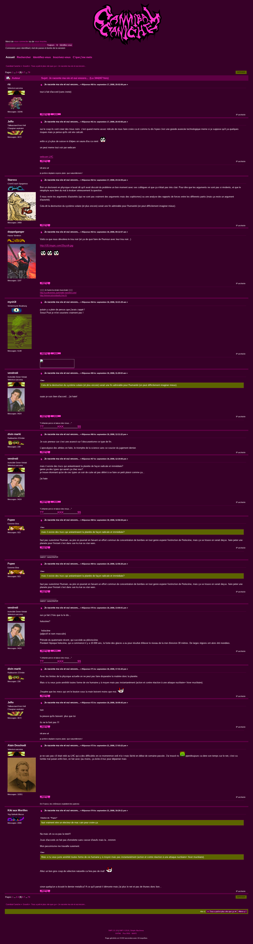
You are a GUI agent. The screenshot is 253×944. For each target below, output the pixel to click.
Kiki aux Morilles (18, 810)
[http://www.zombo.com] (56, 116)
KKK (60, 426)
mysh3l (12, 301)
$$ (79, 426)
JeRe (11, 121)
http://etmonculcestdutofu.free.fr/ (53, 295)
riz (9, 84)
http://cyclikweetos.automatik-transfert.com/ (58, 293)
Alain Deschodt (17, 745)
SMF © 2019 (124, 930)
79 (29, 72)
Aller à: (203, 911)
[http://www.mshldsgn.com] (56, 355)
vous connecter (21, 42)
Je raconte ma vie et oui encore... (62, 84)
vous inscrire (41, 42)
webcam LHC (46, 156)
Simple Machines (137, 930)
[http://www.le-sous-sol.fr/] (56, 418)
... (15, 72)
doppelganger (16, 231)
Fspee (11, 519)
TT (42, 426)
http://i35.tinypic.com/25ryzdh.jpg (56, 245)
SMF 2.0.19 (113, 930)
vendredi (13, 372)
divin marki (14, 434)
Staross (12, 179)
